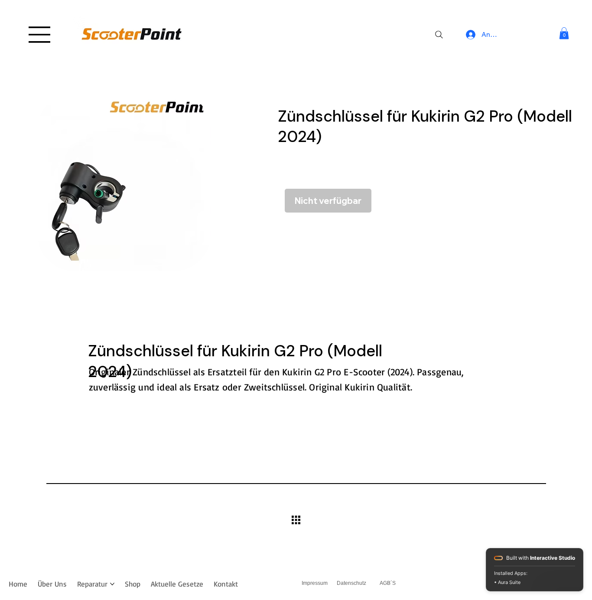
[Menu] (40, 34)
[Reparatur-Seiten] (112, 584)
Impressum (315, 583)
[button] (564, 33)
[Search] (439, 34)
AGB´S (388, 583)
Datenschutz (351, 583)
